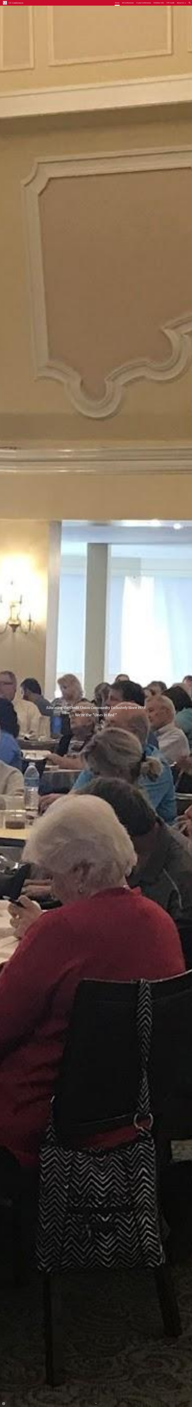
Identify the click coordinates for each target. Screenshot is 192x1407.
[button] (189, 2)
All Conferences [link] (128, 3)
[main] (96, 706)
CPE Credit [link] (170, 3)
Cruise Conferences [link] (143, 3)
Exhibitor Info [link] (159, 3)
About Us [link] (180, 3)
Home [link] (117, 3)
